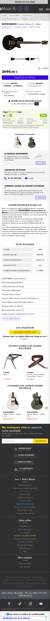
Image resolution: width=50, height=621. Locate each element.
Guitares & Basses (15, 15)
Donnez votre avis (25, 332)
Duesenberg (25, 19)
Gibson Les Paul (11, 577)
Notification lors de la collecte (16, 618)
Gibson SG (7, 580)
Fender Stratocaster (24, 577)
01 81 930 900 (29, 464)
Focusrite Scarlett (40, 580)
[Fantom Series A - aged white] (17, 142)
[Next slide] (46, 368)
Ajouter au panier (25, 77)
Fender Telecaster (38, 577)
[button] (15, 59)
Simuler (43, 115)
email (30, 178)
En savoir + (25, 339)
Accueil (4, 15)
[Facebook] (9, 604)
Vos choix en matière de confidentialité (27, 614)
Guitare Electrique (27, 15)
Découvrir (41, 163)
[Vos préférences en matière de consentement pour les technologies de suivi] (46, 617)
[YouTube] (41, 604)
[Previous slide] (3, 368)
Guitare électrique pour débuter (13, 583)
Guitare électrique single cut (10, 19)
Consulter (40, 197)
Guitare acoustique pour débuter (36, 583)
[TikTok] (20, 604)
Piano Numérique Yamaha (25, 586)
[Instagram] (30, 604)
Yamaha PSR (30, 580)
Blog (25, 551)
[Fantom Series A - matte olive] (32, 142)
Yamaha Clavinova (18, 580)
